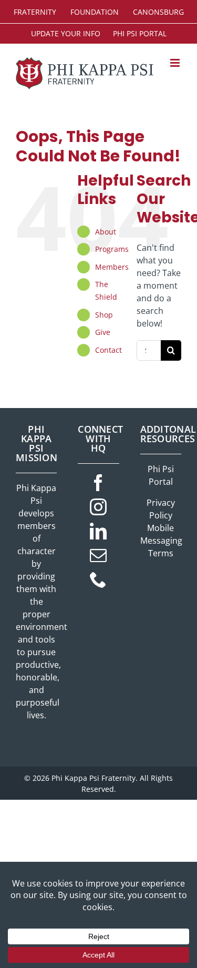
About (105, 232)
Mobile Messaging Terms (161, 540)
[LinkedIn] (98, 531)
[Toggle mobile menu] (175, 62)
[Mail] (98, 555)
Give (102, 332)
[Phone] (98, 579)
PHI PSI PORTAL (140, 33)
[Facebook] (98, 482)
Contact (108, 350)
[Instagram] (98, 506)
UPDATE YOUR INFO (65, 33)
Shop (104, 315)
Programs (112, 249)
